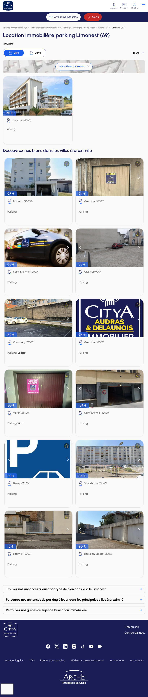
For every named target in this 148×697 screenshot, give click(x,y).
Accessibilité (136, 660)
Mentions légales (14, 660)
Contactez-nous (135, 632)
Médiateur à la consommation (87, 660)
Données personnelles (52, 660)
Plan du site (132, 627)
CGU (31, 660)
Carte (38, 52)
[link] (74, 66)
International (117, 660)
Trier (135, 53)
